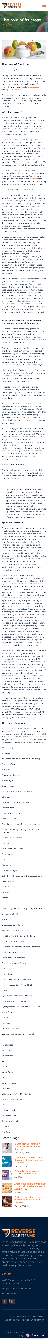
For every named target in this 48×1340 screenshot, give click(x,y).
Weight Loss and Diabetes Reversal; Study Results (27, 1172)
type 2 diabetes (13, 90)
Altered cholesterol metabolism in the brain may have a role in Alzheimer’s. (30, 1186)
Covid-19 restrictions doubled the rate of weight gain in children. (29, 1200)
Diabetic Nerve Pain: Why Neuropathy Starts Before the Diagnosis (29, 1146)
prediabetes (33, 87)
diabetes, (21, 173)
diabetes (34, 179)
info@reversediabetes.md (17, 1288)
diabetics (36, 120)
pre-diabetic (27, 420)
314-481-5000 (9, 1293)
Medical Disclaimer (32, 1319)
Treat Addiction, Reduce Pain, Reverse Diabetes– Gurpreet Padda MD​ (29, 1160)
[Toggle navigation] (44, 6)
